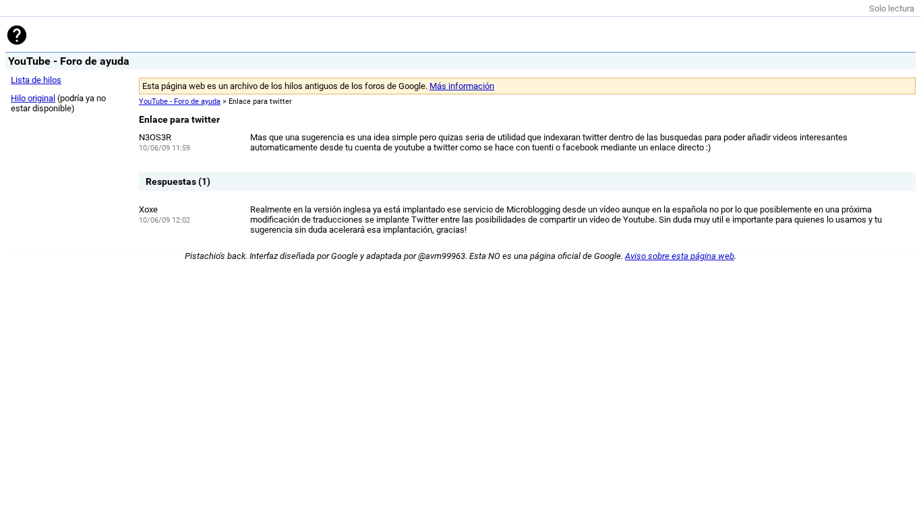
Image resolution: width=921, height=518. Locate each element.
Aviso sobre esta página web (679, 256)
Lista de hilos (36, 80)
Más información (461, 86)
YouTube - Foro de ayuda (179, 101)
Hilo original (33, 98)
